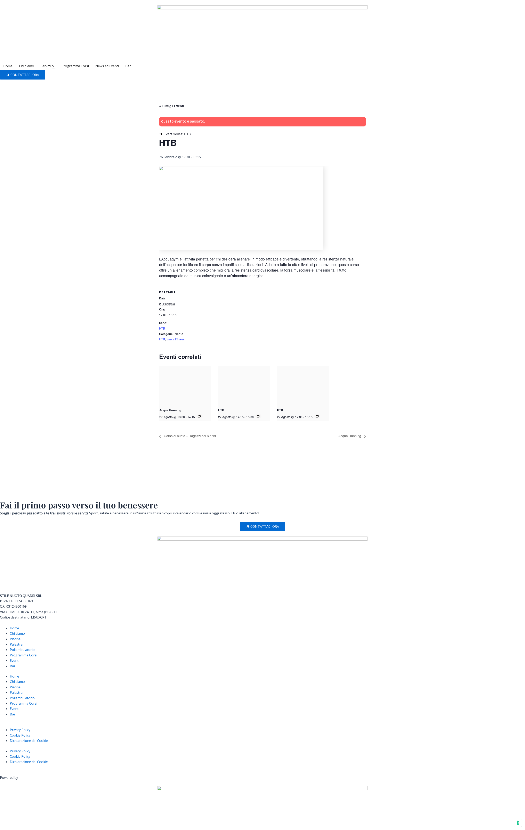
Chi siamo (17, 633)
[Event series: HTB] (258, 416)
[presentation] (185, 385)
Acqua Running (170, 410)
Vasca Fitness (176, 339)
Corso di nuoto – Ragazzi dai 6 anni (189, 435)
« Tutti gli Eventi (171, 105)
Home (14, 628)
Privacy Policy (20, 730)
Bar (12, 666)
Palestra (16, 644)
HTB (162, 328)
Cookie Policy (20, 735)
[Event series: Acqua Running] (199, 416)
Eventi (14, 660)
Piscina (15, 639)
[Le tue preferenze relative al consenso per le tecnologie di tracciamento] (518, 823)
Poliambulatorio (22, 649)
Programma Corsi (23, 655)
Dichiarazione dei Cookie (29, 740)
